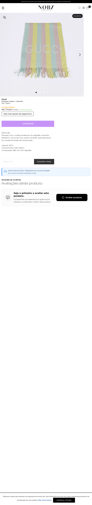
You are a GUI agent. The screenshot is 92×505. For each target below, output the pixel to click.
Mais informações (45, 500)
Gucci (4, 99)
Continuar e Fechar (64, 500)
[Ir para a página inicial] (46, 8)
